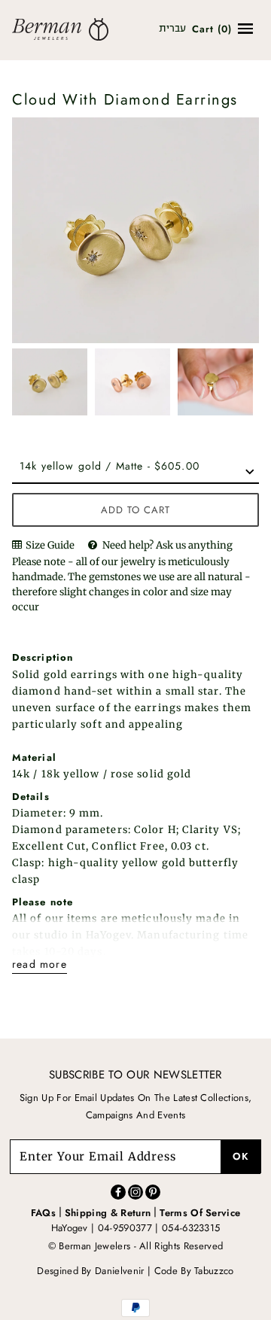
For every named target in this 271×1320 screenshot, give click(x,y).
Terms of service (200, 1213)
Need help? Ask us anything (167, 545)
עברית (172, 29)
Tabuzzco (214, 1271)
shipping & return (108, 1213)
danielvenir (120, 1271)
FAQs (43, 1213)
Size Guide (49, 545)
